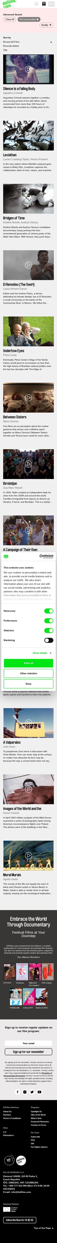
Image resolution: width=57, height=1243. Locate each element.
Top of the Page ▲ (44, 1228)
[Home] (9, 4)
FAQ (33, 1140)
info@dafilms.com (21, 1192)
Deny (28, 683)
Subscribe (35, 1137)
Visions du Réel (42, 1008)
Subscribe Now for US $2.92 (19, 1220)
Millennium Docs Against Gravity (34, 984)
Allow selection (28, 673)
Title (5, 50)
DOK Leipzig (46, 983)
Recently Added (11, 46)
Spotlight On (36, 1111)
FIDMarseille (15, 1008)
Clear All (10, 19)
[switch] (48, 620)
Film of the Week (38, 1115)
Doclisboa (20, 983)
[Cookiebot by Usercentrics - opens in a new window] (40, 556)
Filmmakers (8, 1135)
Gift (32, 1143)
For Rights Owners (39, 1147)
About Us (7, 1111)
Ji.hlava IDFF (28, 1008)
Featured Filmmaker (40, 1122)
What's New (36, 1118)
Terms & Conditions (12, 1118)
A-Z (4, 1132)
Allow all (28, 663)
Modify (44, 25)
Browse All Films (11, 42)
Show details (40, 653)
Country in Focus (38, 1125)
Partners (7, 1115)
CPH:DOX (7, 983)
